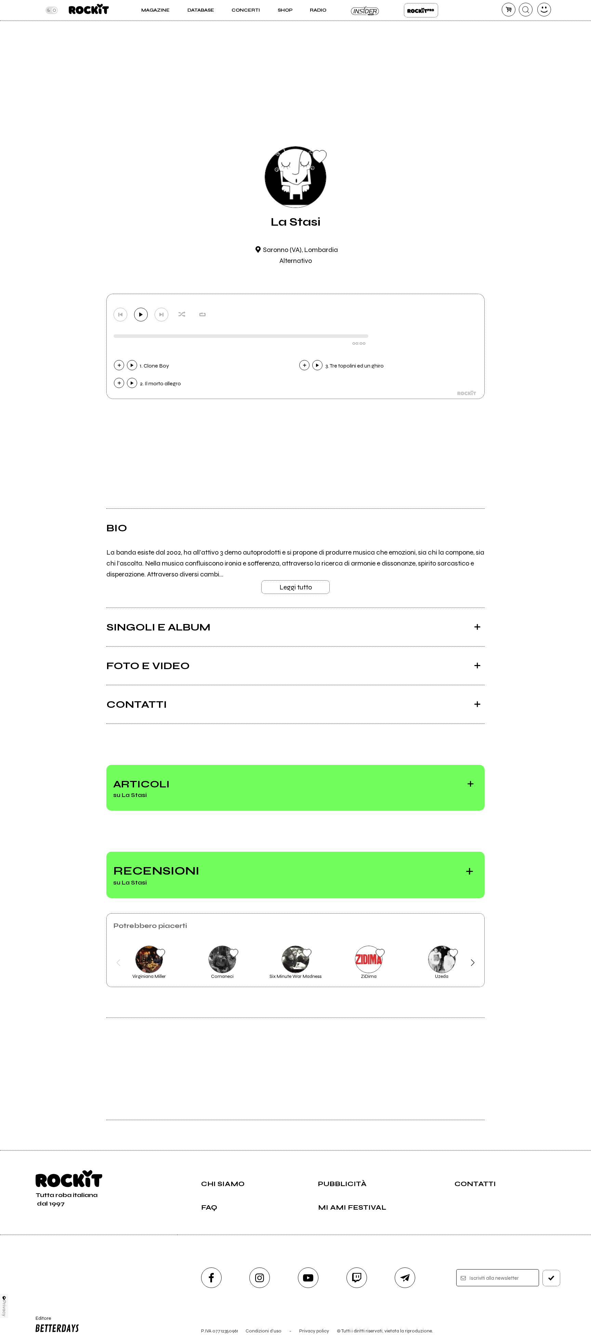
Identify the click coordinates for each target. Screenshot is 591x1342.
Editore (40, 1321)
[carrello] (508, 9)
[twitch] (356, 1277)
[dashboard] (544, 9)
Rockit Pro (421, 10)
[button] (118, 962)
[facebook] (211, 1277)
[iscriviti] (551, 1278)
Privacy (4, 1308)
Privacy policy (314, 1331)
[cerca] (526, 9)
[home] (89, 10)
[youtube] (308, 1277)
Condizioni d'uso (263, 1331)
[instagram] (259, 1277)
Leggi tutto (295, 587)
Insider (365, 10)
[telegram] (405, 1277)
